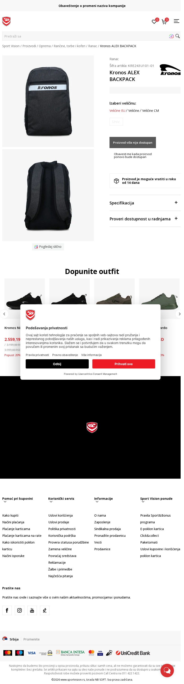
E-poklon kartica (152, 529)
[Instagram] (19, 610)
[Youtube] (32, 610)
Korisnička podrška (62, 535)
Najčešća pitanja (60, 576)
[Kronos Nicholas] (24, 298)
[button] (92, 36)
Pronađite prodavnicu (110, 535)
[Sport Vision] (6, 20)
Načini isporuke (13, 556)
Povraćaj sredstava (62, 556)
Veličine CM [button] (150, 110)
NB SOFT (100, 680)
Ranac (92, 46)
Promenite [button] (31, 639)
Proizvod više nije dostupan (132, 142)
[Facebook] (6, 610)
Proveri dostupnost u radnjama (140, 218)
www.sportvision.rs (73, 680)
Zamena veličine (60, 549)
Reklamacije (57, 562)
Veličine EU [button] (117, 110)
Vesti (98, 542)
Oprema (45, 46)
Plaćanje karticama (16, 529)
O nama (100, 515)
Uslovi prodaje (58, 522)
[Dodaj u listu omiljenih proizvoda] (173, 313)
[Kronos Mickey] (69, 298)
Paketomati (149, 542)
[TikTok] (44, 610)
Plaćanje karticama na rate (22, 535)
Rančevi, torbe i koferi (69, 46)
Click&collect (149, 535)
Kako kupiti (10, 515)
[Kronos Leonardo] (159, 298)
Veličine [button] (133, 110)
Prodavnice (102, 549)
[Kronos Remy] (114, 298)
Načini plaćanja (13, 522)
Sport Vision (11, 46)
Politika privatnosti (62, 529)
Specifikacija (122, 203)
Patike (8, 322)
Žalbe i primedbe (60, 569)
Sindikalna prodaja (107, 529)
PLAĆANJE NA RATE (92, 4)
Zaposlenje (102, 522)
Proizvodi (29, 46)
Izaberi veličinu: (123, 103)
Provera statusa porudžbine (68, 542)
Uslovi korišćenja (60, 515)
